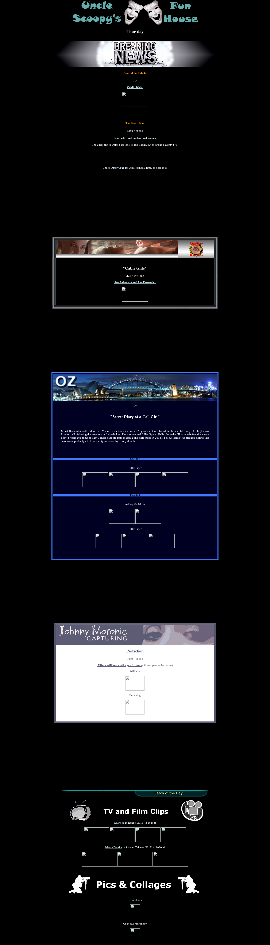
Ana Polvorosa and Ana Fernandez (135, 282)
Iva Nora (119, 822)
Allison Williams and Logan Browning (120, 665)
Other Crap (117, 167)
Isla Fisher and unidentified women (135, 138)
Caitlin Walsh (135, 87)
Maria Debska (113, 847)
